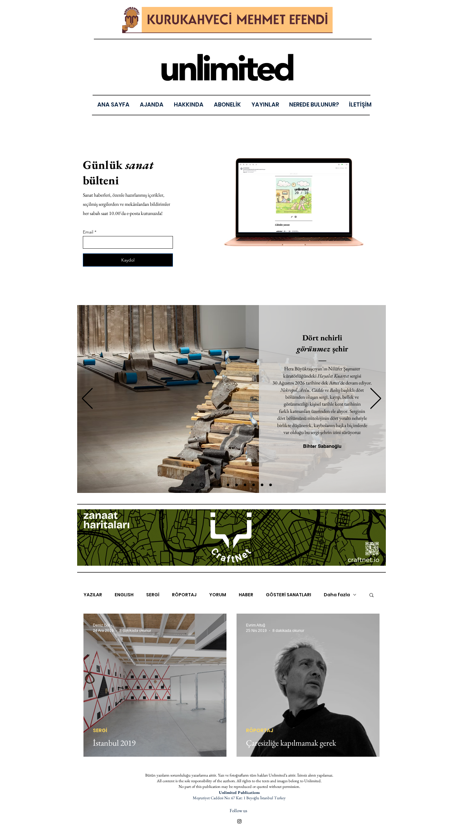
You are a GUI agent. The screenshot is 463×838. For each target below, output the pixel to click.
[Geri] (87, 399)
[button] (265, 104)
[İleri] (375, 399)
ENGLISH (124, 595)
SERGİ (152, 595)
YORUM (217, 595)
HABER (246, 595)
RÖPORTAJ (184, 595)
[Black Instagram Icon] (239, 821)
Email (88, 232)
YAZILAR (92, 595)
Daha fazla (337, 595)
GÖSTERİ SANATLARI (288, 595)
